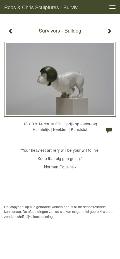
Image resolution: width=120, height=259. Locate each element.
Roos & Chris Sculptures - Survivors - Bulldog (45, 7)
